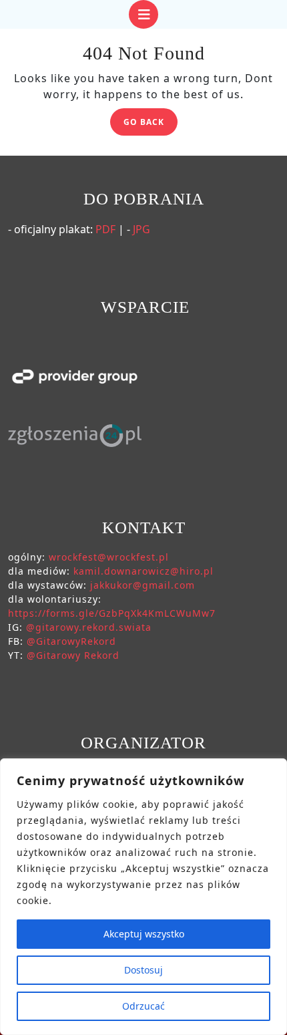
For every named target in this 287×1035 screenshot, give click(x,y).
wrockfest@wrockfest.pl (109, 557)
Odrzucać (143, 1006)
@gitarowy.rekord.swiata (89, 627)
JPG (141, 229)
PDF (105, 229)
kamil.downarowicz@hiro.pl (143, 571)
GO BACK (150, 124)
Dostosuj (143, 970)
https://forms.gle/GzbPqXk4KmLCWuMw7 (112, 613)
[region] (143, 896)
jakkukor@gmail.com (142, 585)
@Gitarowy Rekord (73, 655)
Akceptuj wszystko (143, 933)
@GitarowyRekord (71, 641)
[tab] (143, 14)
